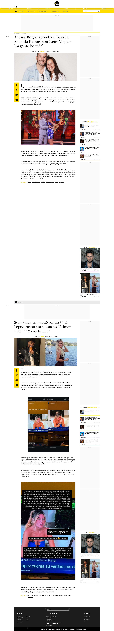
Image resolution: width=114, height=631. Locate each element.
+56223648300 (49, 625)
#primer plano (67, 595)
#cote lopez (30, 595)
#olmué (56, 182)
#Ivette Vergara (50, 182)
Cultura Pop (17, 33)
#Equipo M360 (37, 595)
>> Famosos (23, 33)
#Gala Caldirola (46, 595)
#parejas (61, 182)
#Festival (43, 182)
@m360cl (42, 51)
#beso (29, 182)
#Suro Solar (30, 597)
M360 (42, 336)
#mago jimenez (54, 595)
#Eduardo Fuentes (36, 182)
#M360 (61, 595)
